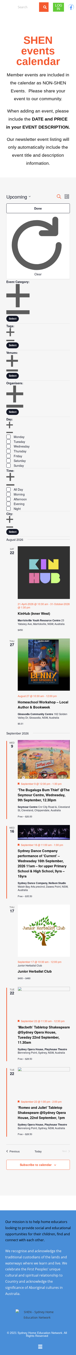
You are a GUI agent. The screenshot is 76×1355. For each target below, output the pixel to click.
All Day (18, 489)
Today (38, 1151)
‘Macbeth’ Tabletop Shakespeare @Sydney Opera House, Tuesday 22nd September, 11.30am (44, 1035)
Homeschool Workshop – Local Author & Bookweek (43, 705)
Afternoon (20, 499)
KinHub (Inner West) (34, 613)
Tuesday (19, 441)
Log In (58, 7)
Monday (19, 437)
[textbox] (12, 319)
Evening (19, 504)
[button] (7, 7)
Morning (19, 494)
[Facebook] (71, 7)
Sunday (19, 465)
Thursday (20, 451)
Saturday (20, 461)
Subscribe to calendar (36, 1165)
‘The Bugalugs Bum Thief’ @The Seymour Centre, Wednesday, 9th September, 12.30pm (44, 794)
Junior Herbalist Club (35, 971)
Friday (18, 456)
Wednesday (22, 446)
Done (38, 208)
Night (17, 509)
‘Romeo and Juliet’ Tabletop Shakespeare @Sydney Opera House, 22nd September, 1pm (42, 1112)
